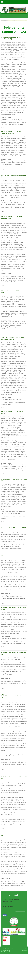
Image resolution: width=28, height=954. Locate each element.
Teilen (5, 915)
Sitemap (12, 948)
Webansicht (24, 950)
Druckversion (6, 948)
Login (25, 948)
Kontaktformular (20, 911)
